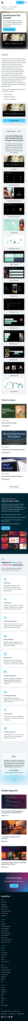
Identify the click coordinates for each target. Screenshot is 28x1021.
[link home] (5, 896)
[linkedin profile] (2, 1017)
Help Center (3, 976)
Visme (2, 1000)
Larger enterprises (4, 930)
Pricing (2, 921)
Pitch (2, 1003)
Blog (2, 981)
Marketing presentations (6, 933)
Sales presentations (5, 935)
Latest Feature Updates (6, 972)
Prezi (2, 996)
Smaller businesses (5, 928)
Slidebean (3, 998)
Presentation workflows (6, 911)
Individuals (3, 924)
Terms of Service (4, 952)
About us (3, 948)
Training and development (6, 939)
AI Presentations (4, 906)
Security (3, 959)
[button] (26, 2)
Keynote (3, 994)
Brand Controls (4, 909)
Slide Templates (4, 967)
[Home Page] (3, 2)
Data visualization (4, 913)
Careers (2, 950)
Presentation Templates (6, 970)
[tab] (11, 131)
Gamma (2, 987)
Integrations (3, 915)
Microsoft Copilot (4, 1005)
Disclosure (3, 957)
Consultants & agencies (6, 926)
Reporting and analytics (6, 942)
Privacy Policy (4, 955)
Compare (3, 985)
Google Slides (4, 991)
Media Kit (3, 979)
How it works (3, 902)
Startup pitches (4, 937)
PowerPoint (3, 989)
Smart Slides (3, 904)
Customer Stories (4, 974)
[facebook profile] (12, 1017)
